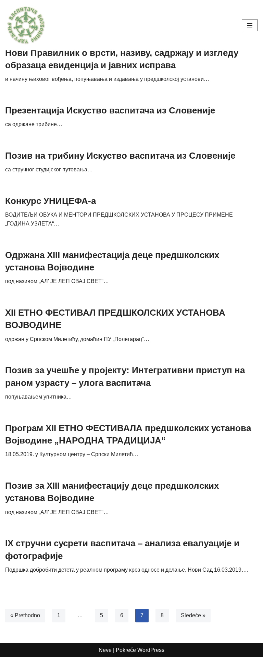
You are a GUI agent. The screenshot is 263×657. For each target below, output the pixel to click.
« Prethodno (25, 615)
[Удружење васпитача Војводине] (25, 25)
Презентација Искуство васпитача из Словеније (110, 110)
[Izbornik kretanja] (250, 25)
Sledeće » (193, 615)
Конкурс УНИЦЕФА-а (50, 201)
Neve (105, 650)
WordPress (150, 650)
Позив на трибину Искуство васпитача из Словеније (120, 155)
